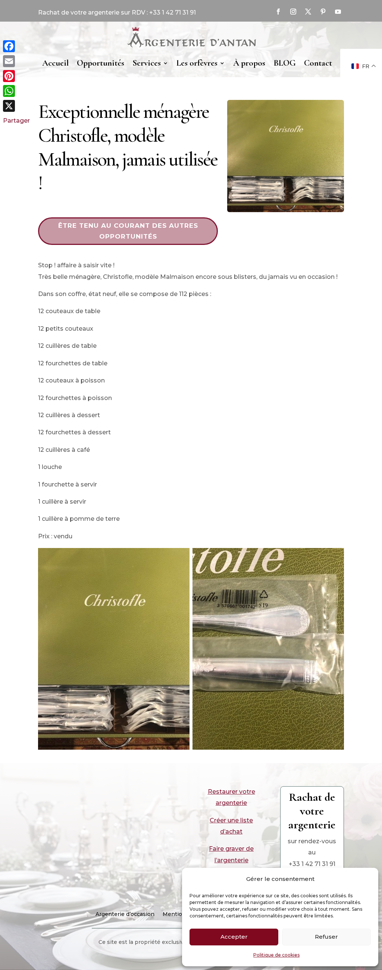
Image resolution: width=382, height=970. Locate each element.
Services (146, 63)
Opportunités (100, 63)
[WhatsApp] (16, 91)
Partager (16, 120)
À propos (249, 63)
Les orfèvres (196, 63)
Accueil (55, 63)
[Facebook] (16, 46)
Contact (318, 63)
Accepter (234, 936)
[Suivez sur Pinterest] (323, 12)
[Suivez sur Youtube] (338, 12)
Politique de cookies (276, 955)
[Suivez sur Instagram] (293, 12)
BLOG (284, 63)
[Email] (16, 61)
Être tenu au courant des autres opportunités (128, 231)
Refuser (326, 936)
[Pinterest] (16, 76)
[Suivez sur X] (308, 12)
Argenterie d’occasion (125, 914)
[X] (16, 105)
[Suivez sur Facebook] (278, 12)
